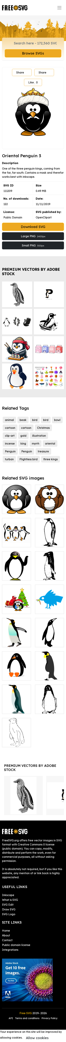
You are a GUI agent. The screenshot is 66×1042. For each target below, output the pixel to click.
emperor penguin (16, 640)
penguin (44, 542)
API (11, 1018)
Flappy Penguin (49, 642)
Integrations (10, 949)
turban (9, 459)
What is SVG (10, 900)
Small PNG (33, 245)
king (23, 443)
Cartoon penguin (16, 507)
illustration (39, 435)
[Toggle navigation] (59, 7)
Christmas (43, 427)
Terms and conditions (27, 1018)
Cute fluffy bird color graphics (50, 607)
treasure (43, 451)
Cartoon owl (47, 509)
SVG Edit (8, 904)
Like (33, 82)
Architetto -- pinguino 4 (16, 707)
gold (23, 435)
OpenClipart (44, 217)
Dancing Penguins (17, 540)
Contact (7, 940)
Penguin (10, 451)
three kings (50, 459)
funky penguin (48, 575)
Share (20, 72)
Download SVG (33, 227)
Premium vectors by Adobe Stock (31, 271)
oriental (50, 443)
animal (9, 420)
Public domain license (16, 945)
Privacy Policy (49, 1018)
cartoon (10, 427)
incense (10, 443)
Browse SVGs (33, 53)
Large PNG (33, 236)
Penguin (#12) (15, 675)
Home (6, 930)
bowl (57, 420)
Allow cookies (37, 1038)
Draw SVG (8, 909)
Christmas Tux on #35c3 (17, 607)
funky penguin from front (49, 707)
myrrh (35, 443)
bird (34, 420)
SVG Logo (8, 914)
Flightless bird (28, 459)
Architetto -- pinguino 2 (49, 673)
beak (23, 420)
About (6, 935)
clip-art (10, 435)
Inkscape (8, 895)
